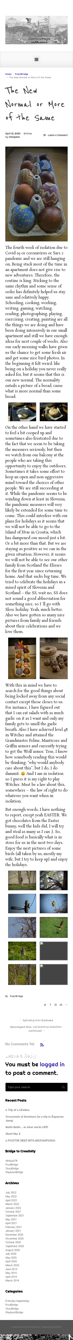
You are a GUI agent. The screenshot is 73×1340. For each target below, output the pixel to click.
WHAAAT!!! (11, 1160)
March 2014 (12, 1280)
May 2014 (10, 1272)
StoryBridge (11, 1168)
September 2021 (14, 1215)
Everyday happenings (17, 1300)
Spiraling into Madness (38, 1020)
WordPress (56, 1327)
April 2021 (11, 1223)
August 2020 (12, 1250)
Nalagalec (14, 136)
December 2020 (14, 1234)
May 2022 (10, 1196)
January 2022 (13, 1207)
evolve (14, 1327)
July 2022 (10, 1192)
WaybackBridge (14, 1172)
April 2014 (11, 1276)
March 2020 (12, 1265)
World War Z (12, 1133)
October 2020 (13, 1242)
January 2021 (13, 1230)
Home (8, 74)
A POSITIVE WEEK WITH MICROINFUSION (30, 1140)
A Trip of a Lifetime (17, 1109)
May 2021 (10, 1219)
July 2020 (10, 1253)
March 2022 (12, 1203)
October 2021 (13, 1211)
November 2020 (14, 1238)
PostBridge (21, 74)
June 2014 (11, 1269)
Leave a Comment (58, 134)
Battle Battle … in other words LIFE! (26, 1126)
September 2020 (14, 1246)
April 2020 (11, 1261)
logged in (52, 1064)
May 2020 (10, 1257)
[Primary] (36, 59)
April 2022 (11, 1200)
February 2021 (13, 1226)
